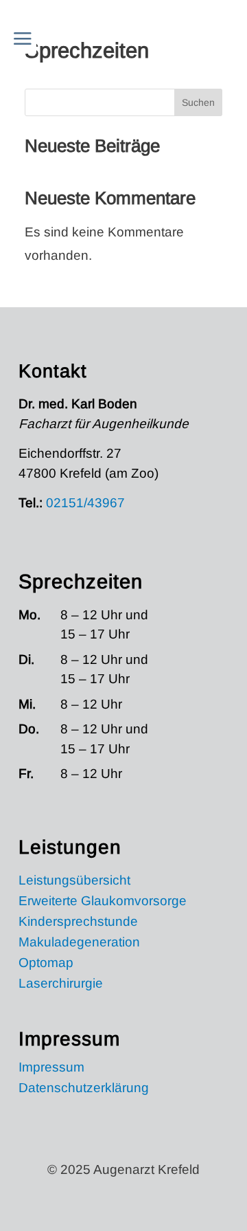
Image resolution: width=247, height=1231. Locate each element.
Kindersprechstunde (78, 923)
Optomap (46, 964)
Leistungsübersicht (74, 881)
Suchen (198, 102)
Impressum (51, 1068)
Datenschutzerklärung (84, 1089)
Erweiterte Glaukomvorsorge (103, 902)
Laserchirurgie (61, 984)
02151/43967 (85, 503)
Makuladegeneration (79, 943)
